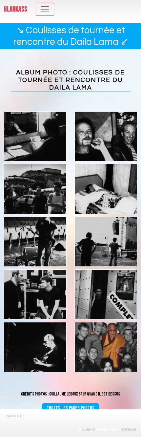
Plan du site (14, 416)
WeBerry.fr (128, 430)
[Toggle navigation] (45, 9)
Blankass (15, 9)
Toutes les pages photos (70, 408)
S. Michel (88, 430)
